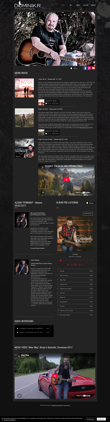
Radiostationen (83, 127)
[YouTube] (93, 68)
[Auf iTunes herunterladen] (74, 68)
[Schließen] (108, 419)
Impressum (67, 405)
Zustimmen (101, 419)
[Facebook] (85, 68)
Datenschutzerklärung (57, 405)
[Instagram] (89, 68)
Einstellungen (90, 419)
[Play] (46, 103)
